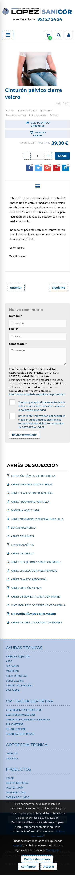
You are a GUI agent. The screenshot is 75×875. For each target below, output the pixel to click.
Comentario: (18, 344)
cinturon (47, 110)
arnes (11, 110)
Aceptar (17, 845)
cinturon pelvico (17, 115)
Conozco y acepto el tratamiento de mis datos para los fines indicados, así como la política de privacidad (41, 406)
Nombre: (15, 316)
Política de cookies (37, 859)
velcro (55, 115)
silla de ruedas (39, 115)
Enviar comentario (24, 434)
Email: (13, 329)
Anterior (16, 287)
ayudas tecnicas (29, 110)
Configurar (53, 850)
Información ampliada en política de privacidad (37, 394)
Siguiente (58, 287)
